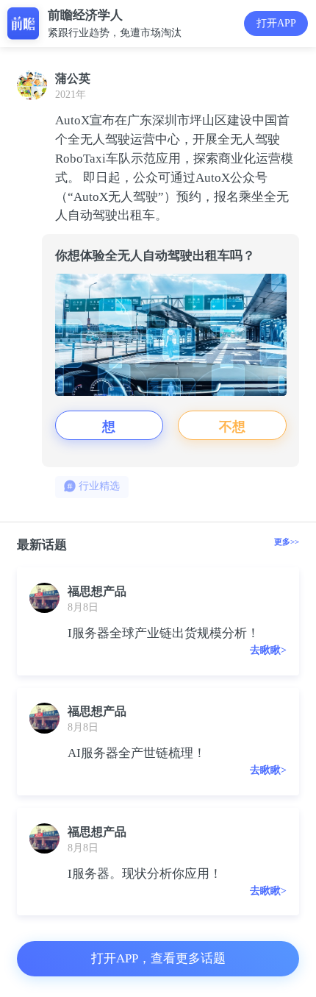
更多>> (286, 541)
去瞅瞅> (268, 650)
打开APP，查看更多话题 (158, 958)
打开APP (276, 23)
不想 (232, 426)
